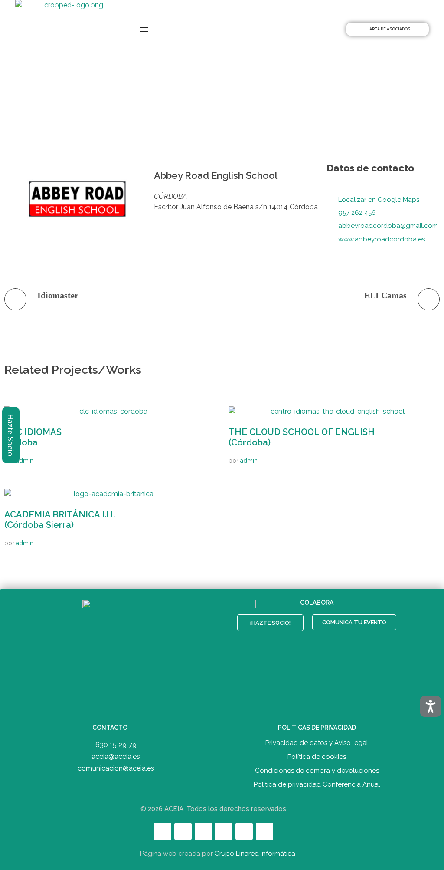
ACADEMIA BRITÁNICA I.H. (59, 519)
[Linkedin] (203, 831)
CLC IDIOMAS (33, 437)
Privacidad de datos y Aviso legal (316, 743)
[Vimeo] (264, 831)
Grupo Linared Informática (255, 853)
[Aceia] (70, 19)
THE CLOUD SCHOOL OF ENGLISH (302, 437)
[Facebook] (162, 831)
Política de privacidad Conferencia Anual (317, 784)
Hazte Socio (11, 435)
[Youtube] (223, 831)
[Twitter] (183, 831)
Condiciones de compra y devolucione (315, 770)
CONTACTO (109, 727)
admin (24, 460)
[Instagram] (244, 831)
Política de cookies (316, 757)
